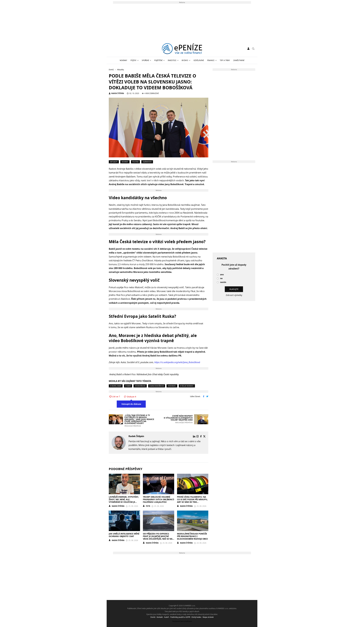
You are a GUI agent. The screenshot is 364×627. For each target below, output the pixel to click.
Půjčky (133, 60)
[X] (204, 436)
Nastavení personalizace (182, 621)
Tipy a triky (225, 60)
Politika (135, 162)
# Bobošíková (140, 386)
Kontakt (160, 617)
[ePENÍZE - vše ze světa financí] (182, 48)
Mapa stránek (208, 617)
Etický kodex (196, 617)
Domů (152, 617)
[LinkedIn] (194, 436)
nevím (223, 282)
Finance (210, 60)
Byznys (185, 60)
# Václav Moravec (187, 386)
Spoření (145, 60)
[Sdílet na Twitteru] (207, 396)
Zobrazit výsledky (234, 295)
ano (222, 274)
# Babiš (128, 386)
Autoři (166, 617)
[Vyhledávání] (253, 48)
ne (221, 278)
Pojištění (158, 60)
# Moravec (172, 386)
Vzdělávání (199, 60)
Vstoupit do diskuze (131, 404)
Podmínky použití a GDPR (180, 617)
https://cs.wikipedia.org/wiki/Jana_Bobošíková (177, 362)
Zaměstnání (238, 60)
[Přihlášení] (248, 48)
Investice (172, 60)
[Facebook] (201, 436)
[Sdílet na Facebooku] (204, 396)
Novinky (123, 60)
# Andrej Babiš (115, 386)
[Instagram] (197, 436)
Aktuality (113, 162)
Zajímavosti (147, 162)
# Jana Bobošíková (157, 386)
